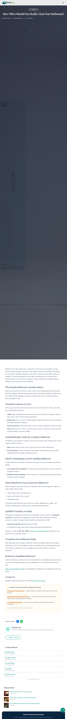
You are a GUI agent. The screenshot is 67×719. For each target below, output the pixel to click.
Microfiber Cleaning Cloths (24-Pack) (18, 596)
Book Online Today (39, 581)
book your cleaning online (39, 531)
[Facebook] (17, 621)
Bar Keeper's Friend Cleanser (16, 591)
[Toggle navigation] (63, 3)
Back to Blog (14, 637)
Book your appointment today (15, 569)
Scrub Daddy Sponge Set (14, 602)
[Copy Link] (21, 621)
